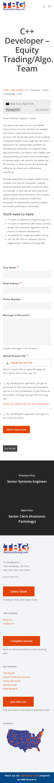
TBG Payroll (9, 673)
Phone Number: (12, 299)
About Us (7, 619)
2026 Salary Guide (29, 775)
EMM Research (10, 688)
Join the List (18, 701)
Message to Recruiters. (16, 315)
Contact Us (8, 623)
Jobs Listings (17, 90)
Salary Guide (18, 591)
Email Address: (11, 283)
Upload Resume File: (15, 356)
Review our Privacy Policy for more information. (26, 404)
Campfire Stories (21, 641)
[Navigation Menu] (49, 6)
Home (6, 90)
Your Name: (10, 267)
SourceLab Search (12, 680)
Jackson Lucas (10, 684)
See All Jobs (10, 448)
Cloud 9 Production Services (16, 677)
